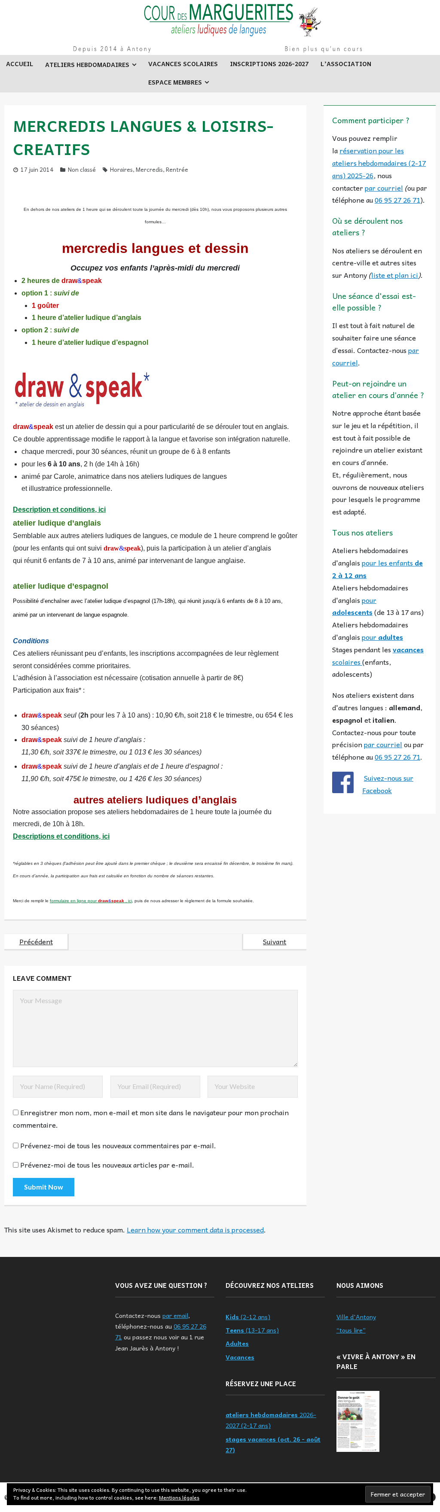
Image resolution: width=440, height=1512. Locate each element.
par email (175, 1315)
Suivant (274, 941)
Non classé (82, 169)
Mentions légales (179, 1497)
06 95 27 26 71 (397, 199)
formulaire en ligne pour (74, 900)
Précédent (36, 941)
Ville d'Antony (356, 1316)
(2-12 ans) (248, 1316)
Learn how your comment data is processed (195, 1229)
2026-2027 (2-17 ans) (271, 1420)
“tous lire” (351, 1330)
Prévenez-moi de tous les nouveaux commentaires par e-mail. (118, 1145)
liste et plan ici (394, 274)
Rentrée (177, 169)
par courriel (384, 187)
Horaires (121, 169)
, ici (128, 900)
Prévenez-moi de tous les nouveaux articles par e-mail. (107, 1164)
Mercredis (149, 169)
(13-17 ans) (252, 1330)
